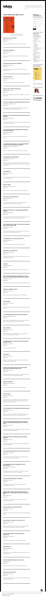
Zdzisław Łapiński (10, 132)
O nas (34, 42)
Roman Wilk (9, 495)
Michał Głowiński (10, 265)
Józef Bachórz (10, 278)
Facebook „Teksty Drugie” (37, 53)
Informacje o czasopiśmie (37, 41)
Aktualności (35, 50)
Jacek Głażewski (10, 548)
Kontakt (34, 54)
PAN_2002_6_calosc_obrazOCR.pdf (17, 34)
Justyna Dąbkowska (11, 452)
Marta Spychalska (10, 90)
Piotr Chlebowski (10, 212)
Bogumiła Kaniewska (11, 78)
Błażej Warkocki (10, 240)
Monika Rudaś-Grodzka (11, 158)
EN (42, 9)
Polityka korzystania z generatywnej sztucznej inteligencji (36, 58)
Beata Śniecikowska (11, 252)
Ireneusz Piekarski (10, 573)
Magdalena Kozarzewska (11, 186)
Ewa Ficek (9, 561)
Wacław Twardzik (10, 508)
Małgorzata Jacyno (11, 65)
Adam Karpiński (10, 395)
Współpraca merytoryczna (37, 36)
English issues (35, 40)
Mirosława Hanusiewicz (11, 383)
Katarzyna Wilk (10, 480)
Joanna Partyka (10, 329)
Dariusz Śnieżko (10, 439)
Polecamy (35, 43)
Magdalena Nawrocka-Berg (12, 316)
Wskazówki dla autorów (36, 35)
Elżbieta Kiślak (10, 198)
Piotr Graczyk (10, 39)
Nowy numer (35, 51)
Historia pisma (36, 45)
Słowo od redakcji (36, 52)
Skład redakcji (36, 44)
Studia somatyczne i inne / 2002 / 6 (13, 15)
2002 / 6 (6, 41)
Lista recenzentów (36, 49)
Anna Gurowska (10, 370)
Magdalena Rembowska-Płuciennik (13, 146)
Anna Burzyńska (10, 173)
